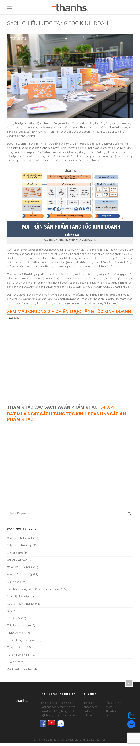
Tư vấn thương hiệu (18, 654)
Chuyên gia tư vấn (17, 560)
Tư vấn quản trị (15, 647)
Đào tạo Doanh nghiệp (20, 574)
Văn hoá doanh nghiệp (20, 669)
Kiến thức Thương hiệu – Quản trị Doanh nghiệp (34, 589)
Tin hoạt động (15, 632)
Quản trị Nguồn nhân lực (21, 603)
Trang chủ (89, 702)
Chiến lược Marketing (19, 545)
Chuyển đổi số (15, 552)
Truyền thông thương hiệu (21, 640)
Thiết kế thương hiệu (18, 625)
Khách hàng (14, 581)
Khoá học (111, 711)
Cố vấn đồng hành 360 (20, 567)
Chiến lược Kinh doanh (20, 538)
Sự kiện (11, 611)
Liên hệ (88, 715)
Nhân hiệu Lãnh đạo (18, 596)
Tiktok (109, 715)
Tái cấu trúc (14, 618)
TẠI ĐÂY (106, 407)
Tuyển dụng (13, 662)
